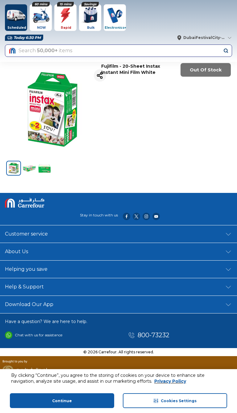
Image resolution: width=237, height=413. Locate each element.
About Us (16, 251)
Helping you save (26, 269)
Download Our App (29, 304)
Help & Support (24, 287)
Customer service (26, 234)
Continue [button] (62, 400)
